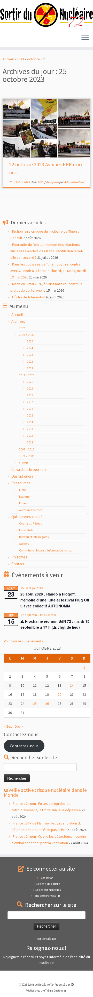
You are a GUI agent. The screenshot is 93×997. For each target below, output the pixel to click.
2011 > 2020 (26, 375)
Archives (18, 321)
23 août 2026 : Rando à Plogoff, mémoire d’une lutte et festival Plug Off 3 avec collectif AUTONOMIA (54, 599)
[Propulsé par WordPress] (72, 983)
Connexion (47, 878)
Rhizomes (19, 557)
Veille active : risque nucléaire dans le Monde (45, 792)
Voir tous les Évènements (23, 641)
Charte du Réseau (30, 523)
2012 (30, 435)
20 (59, 694)
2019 (30, 388)
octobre (33, 59)
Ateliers (24, 544)
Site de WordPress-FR (47, 896)
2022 (30, 361)
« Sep (8, 726)
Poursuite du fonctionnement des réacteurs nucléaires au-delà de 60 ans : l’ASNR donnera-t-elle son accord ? (46, 251)
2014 (30, 422)
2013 (30, 429)
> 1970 (23, 463)
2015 (30, 415)
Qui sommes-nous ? (27, 516)
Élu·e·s (23, 503)
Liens (22, 490)
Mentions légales (46, 939)
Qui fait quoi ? (22, 476)
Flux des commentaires (47, 890)
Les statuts (26, 530)
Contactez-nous (24, 745)
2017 (30, 402)
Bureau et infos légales (34, 537)
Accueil (8, 59)
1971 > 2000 (26, 456)
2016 (30, 409)
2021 (30, 368)
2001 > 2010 (26, 449)
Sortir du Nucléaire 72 (40, 984)
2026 (22, 328)
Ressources (20, 482)
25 (35, 703)
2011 (30, 442)
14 (72, 685)
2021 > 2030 (26, 335)
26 (47, 703)
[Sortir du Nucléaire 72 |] (46, 15)
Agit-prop (52, 182)
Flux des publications (47, 884)
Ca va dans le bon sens (29, 469)
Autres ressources (30, 510)
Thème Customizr (55, 990)
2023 (20, 59)
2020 (30, 382)
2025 (30, 341)
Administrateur (74, 182)
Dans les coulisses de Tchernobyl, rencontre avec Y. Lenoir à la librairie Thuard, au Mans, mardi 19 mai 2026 (48, 270)
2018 (30, 395)
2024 (30, 348)
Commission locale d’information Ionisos (46, 550)
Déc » (19, 726)
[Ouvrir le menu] (85, 38)
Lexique (24, 496)
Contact (18, 563)
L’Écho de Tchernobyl (28, 297)
